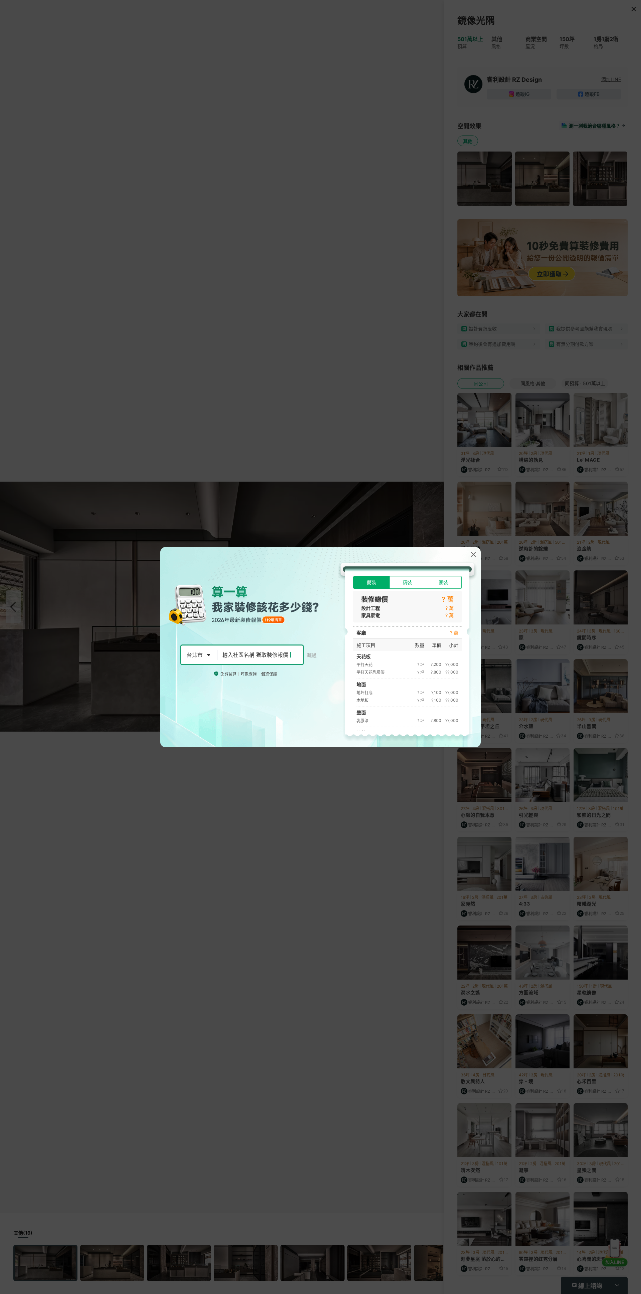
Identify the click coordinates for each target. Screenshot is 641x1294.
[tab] (371, 582)
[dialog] (320, 647)
